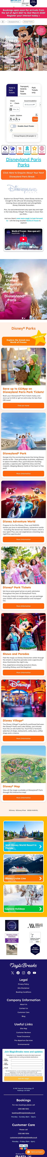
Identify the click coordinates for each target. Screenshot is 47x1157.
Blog (23, 1016)
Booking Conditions (23, 992)
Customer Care (23, 1012)
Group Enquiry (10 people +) (25, 136)
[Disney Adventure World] (23, 499)
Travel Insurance (23, 1036)
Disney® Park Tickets (17, 587)
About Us (23, 1004)
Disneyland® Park (14, 453)
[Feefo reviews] (25, 6)
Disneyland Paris (14, 22)
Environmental (23, 1044)
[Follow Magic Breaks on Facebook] (18, 973)
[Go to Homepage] (3, 22)
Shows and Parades (16, 654)
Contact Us (23, 1008)
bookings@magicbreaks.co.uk (23, 1113)
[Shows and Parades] (23, 632)
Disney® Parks (28, 21)
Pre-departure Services (23, 1040)
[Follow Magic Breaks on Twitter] (12, 973)
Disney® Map (11, 786)
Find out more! (23, 405)
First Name (6, 1059)
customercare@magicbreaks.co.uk (23, 1137)
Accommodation (30, 101)
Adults (12, 115)
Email (6, 1067)
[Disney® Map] (23, 764)
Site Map (23, 1028)
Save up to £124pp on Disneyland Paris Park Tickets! (23, 390)
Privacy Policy (23, 984)
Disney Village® (13, 720)
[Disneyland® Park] (23, 431)
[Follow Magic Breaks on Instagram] (23, 973)
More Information (23, 474)
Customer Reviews (23, 1032)
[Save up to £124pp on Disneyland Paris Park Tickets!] (23, 366)
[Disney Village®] (23, 698)
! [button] (11, 130)
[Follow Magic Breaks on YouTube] (34, 973)
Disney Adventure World (19, 521)
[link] (23, 12)
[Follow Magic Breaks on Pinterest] (28, 973)
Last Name (6, 1063)
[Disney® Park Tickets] (23, 565)
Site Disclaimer (23, 988)
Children (17, 115)
